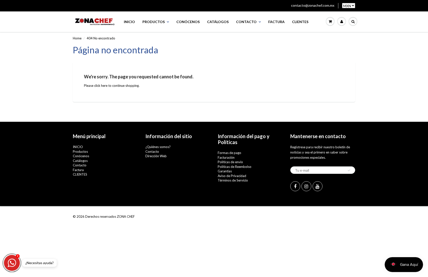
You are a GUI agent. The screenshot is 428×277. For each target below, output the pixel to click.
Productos (153, 22)
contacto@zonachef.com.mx (312, 5)
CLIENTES (300, 22)
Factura (276, 22)
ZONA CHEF (126, 216)
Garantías (225, 171)
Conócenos (188, 22)
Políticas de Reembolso (234, 167)
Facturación (226, 157)
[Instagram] (306, 186)
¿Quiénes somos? (158, 147)
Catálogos (218, 22)
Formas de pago (229, 153)
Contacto (246, 22)
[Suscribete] (349, 170)
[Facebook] (295, 186)
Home (77, 38)
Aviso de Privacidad (232, 176)
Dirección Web (156, 156)
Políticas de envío (230, 162)
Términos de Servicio (233, 180)
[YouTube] (317, 186)
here (104, 86)
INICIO (129, 22)
